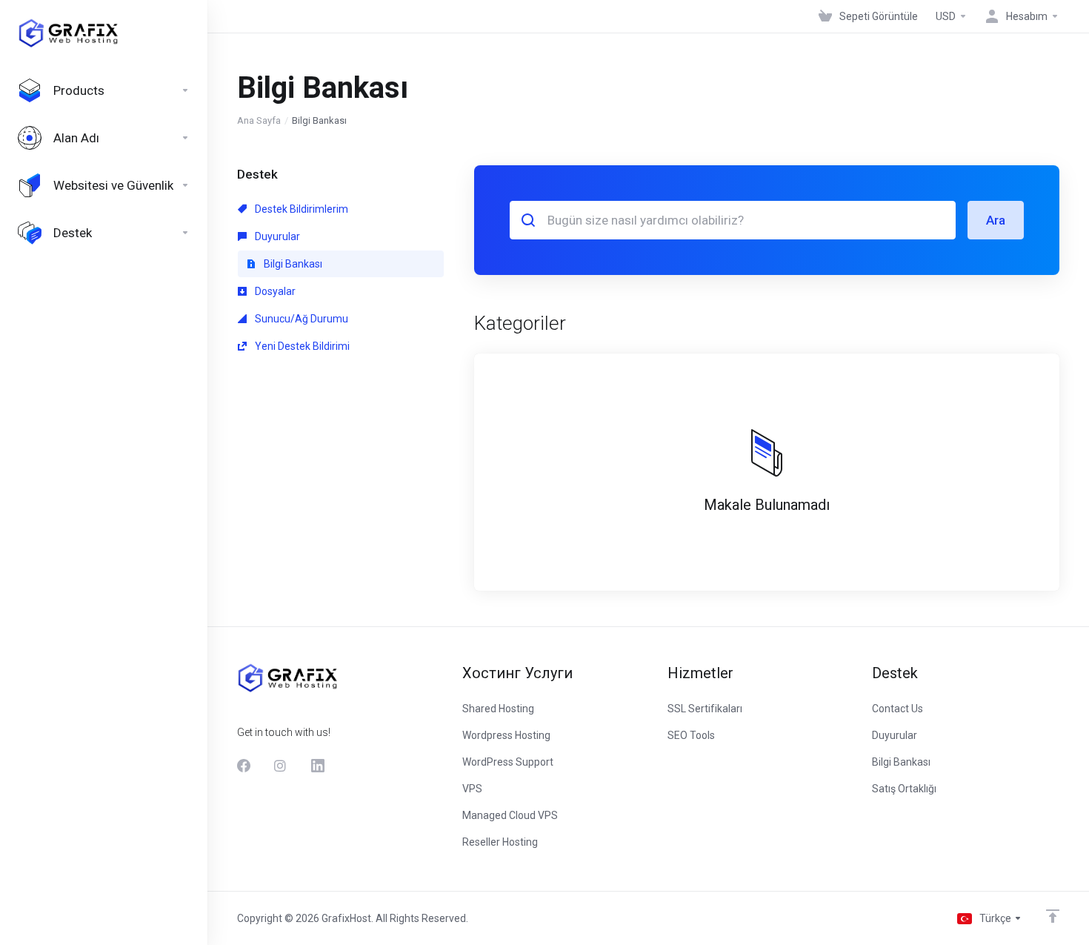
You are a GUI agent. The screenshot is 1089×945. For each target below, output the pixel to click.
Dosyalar (274, 291)
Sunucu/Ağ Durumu (300, 319)
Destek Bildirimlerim (300, 209)
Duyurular (276, 236)
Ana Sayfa (259, 120)
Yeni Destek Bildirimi (301, 346)
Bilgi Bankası (292, 264)
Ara (995, 220)
